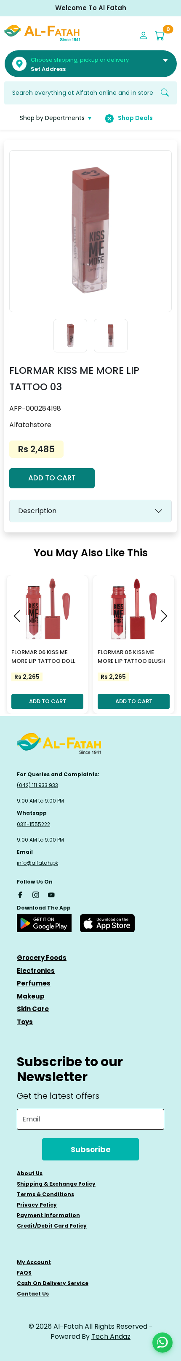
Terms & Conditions (45, 1194)
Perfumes (34, 983)
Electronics (36, 970)
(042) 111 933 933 (37, 785)
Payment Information (48, 1215)
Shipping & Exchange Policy (56, 1183)
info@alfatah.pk (37, 862)
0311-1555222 (33, 824)
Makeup (31, 996)
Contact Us (33, 1293)
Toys (25, 1021)
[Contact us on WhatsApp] (162, 1342)
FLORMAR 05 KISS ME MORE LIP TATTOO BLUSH (131, 656)
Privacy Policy (37, 1204)
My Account (34, 1262)
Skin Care (33, 1008)
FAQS (24, 1272)
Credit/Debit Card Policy (52, 1225)
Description (37, 511)
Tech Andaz (110, 1336)
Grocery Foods (42, 957)
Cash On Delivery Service (52, 1283)
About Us (30, 1173)
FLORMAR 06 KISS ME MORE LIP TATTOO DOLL (43, 656)
